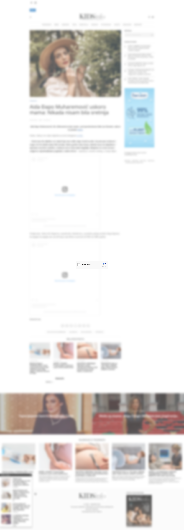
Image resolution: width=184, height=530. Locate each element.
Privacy (102, 268)
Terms (105, 268)
